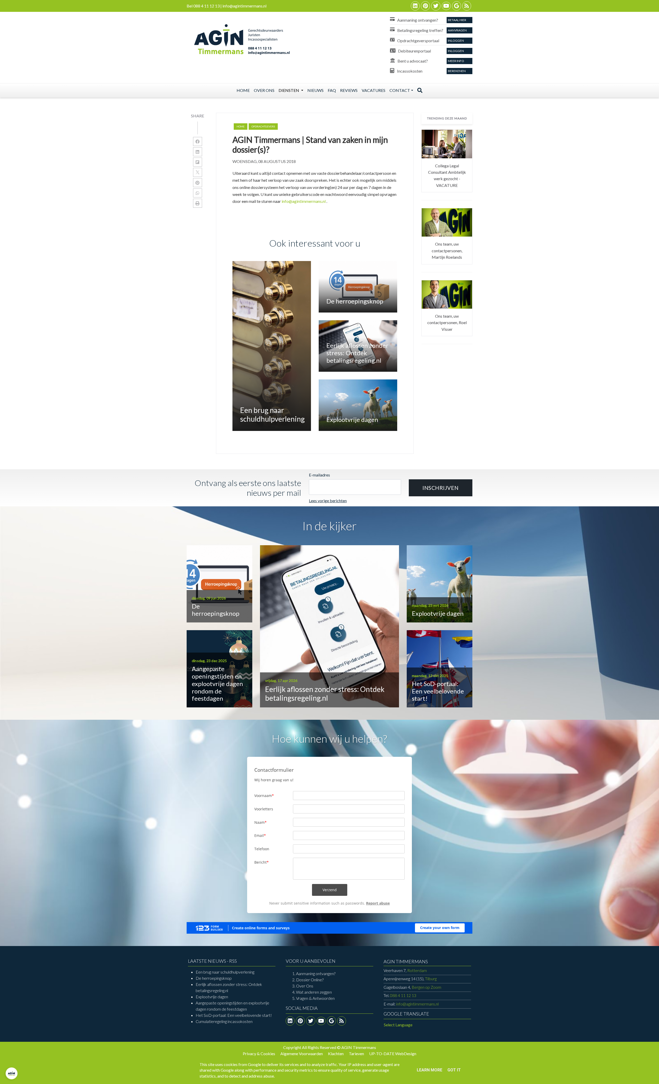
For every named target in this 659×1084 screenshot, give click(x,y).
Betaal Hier (457, 20)
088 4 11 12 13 (403, 995)
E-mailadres (319, 474)
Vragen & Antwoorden (315, 998)
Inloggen (456, 40)
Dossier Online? (310, 979)
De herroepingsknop (214, 978)
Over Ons (304, 985)
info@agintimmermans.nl (304, 201)
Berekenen (457, 71)
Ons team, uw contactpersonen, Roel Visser (447, 323)
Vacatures (373, 90)
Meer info (456, 61)
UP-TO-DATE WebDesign (392, 1053)
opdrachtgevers (263, 126)
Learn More (429, 1070)
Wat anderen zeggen (314, 992)
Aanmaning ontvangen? (315, 973)
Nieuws (315, 90)
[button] (440, 487)
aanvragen (457, 30)
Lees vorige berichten (328, 500)
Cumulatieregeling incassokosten (224, 1021)
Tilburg (410, 978)
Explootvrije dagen (212, 996)
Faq (332, 90)
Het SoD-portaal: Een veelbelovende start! (234, 1015)
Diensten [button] (289, 90)
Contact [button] (399, 90)
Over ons (264, 90)
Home (243, 90)
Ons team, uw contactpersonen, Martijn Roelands (447, 250)
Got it (454, 1070)
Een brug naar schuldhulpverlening (225, 971)
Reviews (349, 90)
